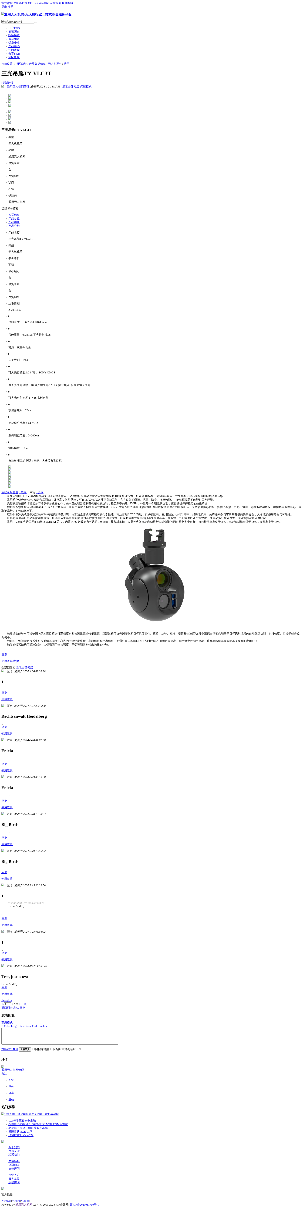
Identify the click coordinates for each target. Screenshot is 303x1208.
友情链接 (14, 1161)
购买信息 (14, 214)
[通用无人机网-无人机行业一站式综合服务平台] (36, 14)
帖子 (66, 63)
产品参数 (14, 218)
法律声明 (14, 1168)
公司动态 (14, 1164)
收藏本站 (67, 3)
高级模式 (7, 1022)
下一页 (22, 1004)
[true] (36, 22)
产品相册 (14, 222)
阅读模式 (86, 86)
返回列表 (7, 1007)
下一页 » (6, 1000)
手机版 (16, 1200)
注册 (10, 6)
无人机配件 (55, 63)
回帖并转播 (42, 1049)
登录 (4, 6)
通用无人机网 (23, 1204)
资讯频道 (14, 31)
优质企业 (14, 42)
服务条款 (14, 1178)
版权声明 (14, 1182)
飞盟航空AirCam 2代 (20, 1135)
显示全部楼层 (70, 86)
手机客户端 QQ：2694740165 (31, 3)
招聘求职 (14, 49)
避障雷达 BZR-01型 (20, 1131)
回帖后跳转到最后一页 (67, 1049)
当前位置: (7, 63)
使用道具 (7, 661)
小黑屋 (25, 1200)
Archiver (6, 1200)
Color (7, 1026)
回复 (4, 654)
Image (14, 1026)
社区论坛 (14, 57)
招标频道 (14, 35)
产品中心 (14, 46)
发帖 (16, 1007)
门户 (14, 27)
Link (21, 1026)
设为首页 (55, 3)
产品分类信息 (37, 63)
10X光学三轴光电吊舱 (22, 1120)
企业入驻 (14, 1175)
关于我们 (14, 1147)
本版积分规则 (9, 1049)
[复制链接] (7, 82)
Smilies (43, 1026)
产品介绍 (14, 225)
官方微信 (7, 3)
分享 (14, 53)
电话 (23, 492)
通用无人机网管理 (18, 86)
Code (35, 1026)
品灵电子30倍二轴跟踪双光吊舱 (28, 1127)
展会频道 (14, 38)
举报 (16, 661)
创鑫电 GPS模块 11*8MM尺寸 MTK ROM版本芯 (38, 1124)
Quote (28, 1026)
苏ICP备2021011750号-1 (84, 1204)
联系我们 (14, 1154)
